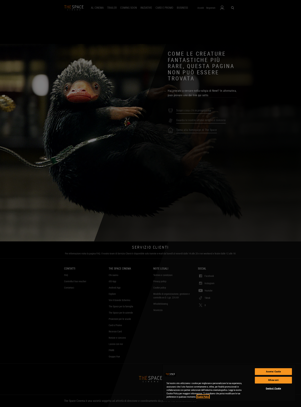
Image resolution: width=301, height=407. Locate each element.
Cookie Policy (203, 396)
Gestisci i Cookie (273, 388)
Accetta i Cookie (273, 371)
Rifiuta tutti (273, 380)
